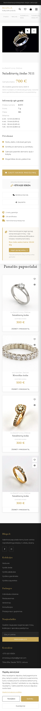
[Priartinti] (27, 30)
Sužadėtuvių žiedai (24, 17)
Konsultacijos (7, 607)
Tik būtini (11, 699)
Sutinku (30, 699)
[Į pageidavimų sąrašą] (33, 30)
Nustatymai (20, 706)
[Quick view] (34, 284)
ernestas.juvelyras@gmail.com (14, 658)
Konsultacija (22, 195)
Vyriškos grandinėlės (10, 576)
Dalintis (22, 202)
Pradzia (6, 16)
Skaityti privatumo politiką (12, 692)
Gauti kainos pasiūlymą (22, 173)
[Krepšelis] (31, 9)
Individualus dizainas (10, 594)
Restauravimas (8, 598)
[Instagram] (11, 549)
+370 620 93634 (22, 185)
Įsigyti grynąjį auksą (18, 250)
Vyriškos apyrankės (9, 581)
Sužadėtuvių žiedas (20, 315)
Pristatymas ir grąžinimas (12, 611)
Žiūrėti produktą (20, 329)
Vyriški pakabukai (9, 572)
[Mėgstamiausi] (25, 9)
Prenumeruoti (20, 639)
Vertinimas (6, 603)
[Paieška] (20, 9)
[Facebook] (4, 549)
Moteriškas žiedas (20, 375)
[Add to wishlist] (34, 279)
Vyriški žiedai (7, 568)
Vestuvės (14, 16)
